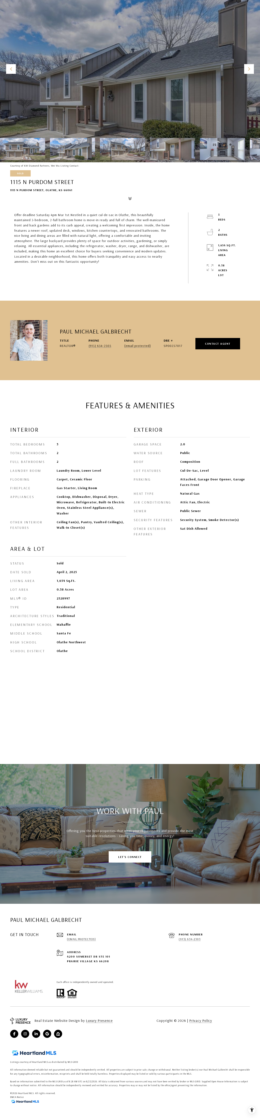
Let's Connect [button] (130, 857)
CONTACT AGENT (218, 343)
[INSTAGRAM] (25, 1034)
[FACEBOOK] (14, 1034)
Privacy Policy (200, 1020)
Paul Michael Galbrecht (96, 331)
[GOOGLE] (47, 1034)
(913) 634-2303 (100, 346)
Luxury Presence (99, 1020)
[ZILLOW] (58, 1034)
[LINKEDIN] (36, 1034)
